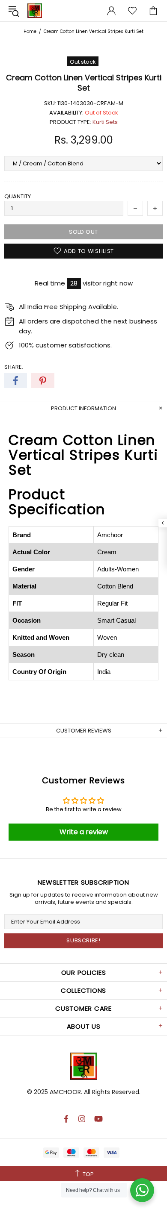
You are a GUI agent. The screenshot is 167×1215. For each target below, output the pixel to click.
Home (30, 31)
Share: (13, 367)
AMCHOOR (65, 1091)
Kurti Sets (105, 122)
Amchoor (34, 10)
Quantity (17, 196)
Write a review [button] (84, 832)
